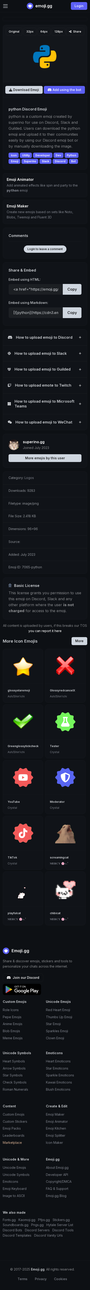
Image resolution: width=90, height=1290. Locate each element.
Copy (72, 289)
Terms (22, 1279)
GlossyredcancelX (62, 690)
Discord (60, 161)
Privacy (41, 1279)
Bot (73, 161)
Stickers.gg (61, 1220)
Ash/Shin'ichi (16, 696)
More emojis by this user (45, 458)
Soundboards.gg (15, 1225)
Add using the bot (66, 90)
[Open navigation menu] (5, 6)
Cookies (60, 1279)
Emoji (14, 161)
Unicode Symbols (16, 1175)
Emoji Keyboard (15, 1189)
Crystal (54, 752)
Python (71, 155)
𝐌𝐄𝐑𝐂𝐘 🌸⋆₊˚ (59, 863)
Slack (45, 161)
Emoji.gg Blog (56, 1196)
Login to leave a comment (45, 249)
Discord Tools (63, 1230)
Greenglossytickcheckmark (26, 746)
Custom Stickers (15, 1121)
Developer (42, 155)
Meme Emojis (13, 1038)
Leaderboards (13, 1135)
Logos (29, 478)
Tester (54, 746)
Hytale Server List (59, 1225)
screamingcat (59, 857)
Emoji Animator (57, 1121)
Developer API (57, 1175)
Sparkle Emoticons (60, 1075)
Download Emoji (25, 90)
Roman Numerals (15, 1089)
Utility (26, 155)
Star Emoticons (57, 1068)
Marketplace (12, 1142)
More (79, 641)
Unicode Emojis (14, 1167)
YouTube (14, 801)
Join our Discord (25, 977)
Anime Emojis (12, 1024)
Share (76, 31)
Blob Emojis (11, 1031)
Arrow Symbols (14, 1068)
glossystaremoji (19, 690)
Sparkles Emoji (57, 1031)
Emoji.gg (19, 950)
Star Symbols (13, 1075)
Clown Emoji (55, 1038)
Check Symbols (15, 1082)
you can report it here (45, 631)
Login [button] (79, 6)
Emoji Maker (55, 1114)
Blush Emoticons (58, 1089)
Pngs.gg (37, 1225)
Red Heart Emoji (58, 1010)
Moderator (57, 801)
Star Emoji (53, 1024)
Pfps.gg (44, 1220)
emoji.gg (43, 5)
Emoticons (10, 1181)
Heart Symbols (14, 1061)
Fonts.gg (9, 1220)
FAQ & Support (57, 1189)
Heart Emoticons (58, 1061)
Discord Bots (12, 1230)
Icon (14, 155)
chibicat (55, 913)
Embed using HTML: (25, 279)
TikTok (12, 857)
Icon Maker (54, 1142)
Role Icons (11, 1010)
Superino (30, 161)
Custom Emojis (13, 1114)
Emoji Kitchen (56, 1128)
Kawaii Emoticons (59, 1082)
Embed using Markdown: (28, 303)
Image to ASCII (14, 1196)
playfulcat (14, 913)
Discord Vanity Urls (48, 1235)
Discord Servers (37, 1230)
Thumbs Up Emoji (59, 1017)
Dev (58, 155)
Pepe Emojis (12, 1017)
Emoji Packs (12, 1128)
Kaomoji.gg (26, 1220)
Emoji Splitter (55, 1135)
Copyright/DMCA (59, 1181)
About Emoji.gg (57, 1167)
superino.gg (34, 442)
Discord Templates (17, 1235)
